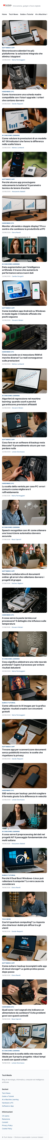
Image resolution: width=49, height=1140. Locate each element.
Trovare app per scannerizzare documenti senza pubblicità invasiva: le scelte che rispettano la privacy (24, 752)
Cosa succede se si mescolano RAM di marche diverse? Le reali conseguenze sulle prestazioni (22, 358)
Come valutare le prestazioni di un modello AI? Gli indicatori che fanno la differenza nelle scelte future (24, 141)
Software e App (8, 48)
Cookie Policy (7, 1129)
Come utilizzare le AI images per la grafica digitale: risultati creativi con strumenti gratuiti (24, 709)
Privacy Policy (7, 1125)
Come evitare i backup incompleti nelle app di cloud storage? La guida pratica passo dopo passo (24, 969)
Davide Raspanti (17, 104)
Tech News (13, 14)
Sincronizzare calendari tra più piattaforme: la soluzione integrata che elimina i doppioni (22, 53)
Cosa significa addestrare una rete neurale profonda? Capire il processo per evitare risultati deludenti (24, 665)
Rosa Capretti (16, 539)
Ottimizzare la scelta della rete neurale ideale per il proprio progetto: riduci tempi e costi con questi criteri (23, 1056)
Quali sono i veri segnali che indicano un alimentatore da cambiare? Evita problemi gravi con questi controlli (23, 1013)
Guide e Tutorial (26, 14)
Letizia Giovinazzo (18, 452)
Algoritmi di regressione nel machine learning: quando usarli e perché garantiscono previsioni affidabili (21, 401)
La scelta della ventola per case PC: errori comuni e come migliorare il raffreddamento (23, 489)
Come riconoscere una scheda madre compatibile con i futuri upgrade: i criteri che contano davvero (23, 97)
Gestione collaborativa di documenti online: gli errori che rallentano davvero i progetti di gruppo (23, 577)
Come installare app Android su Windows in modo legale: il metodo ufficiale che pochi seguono (23, 314)
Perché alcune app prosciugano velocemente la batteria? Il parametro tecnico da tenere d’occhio (21, 185)
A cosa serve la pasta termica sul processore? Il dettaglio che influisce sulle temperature (24, 621)
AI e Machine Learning (11, 135)
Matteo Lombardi (18, 147)
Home (4, 14)
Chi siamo (5, 1116)
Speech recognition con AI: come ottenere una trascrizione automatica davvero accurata (24, 533)
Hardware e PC (8, 91)
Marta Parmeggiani (18, 60)
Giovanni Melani (17, 320)
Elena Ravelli (16, 232)
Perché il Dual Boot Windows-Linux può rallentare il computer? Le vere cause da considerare (23, 881)
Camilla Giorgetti (17, 276)
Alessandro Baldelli (18, 191)
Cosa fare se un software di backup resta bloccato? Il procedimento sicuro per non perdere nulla (23, 445)
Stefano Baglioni (17, 583)
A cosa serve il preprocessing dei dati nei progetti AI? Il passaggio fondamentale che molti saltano (24, 837)
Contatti (5, 1122)
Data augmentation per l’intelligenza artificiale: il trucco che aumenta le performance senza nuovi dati (21, 270)
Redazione (6, 1119)
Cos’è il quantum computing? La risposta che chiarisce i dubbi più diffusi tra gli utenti (23, 925)
